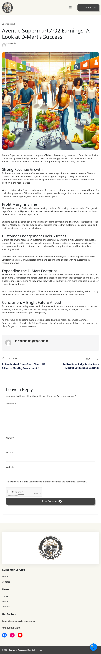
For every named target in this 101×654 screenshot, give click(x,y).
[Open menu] (70, 8)
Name (10, 437)
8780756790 (13, 627)
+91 (4, 627)
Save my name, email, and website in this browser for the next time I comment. (47, 481)
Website (10, 467)
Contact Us (90, 7)
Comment (12, 403)
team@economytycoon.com (18, 621)
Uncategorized (8, 24)
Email (9, 452)
